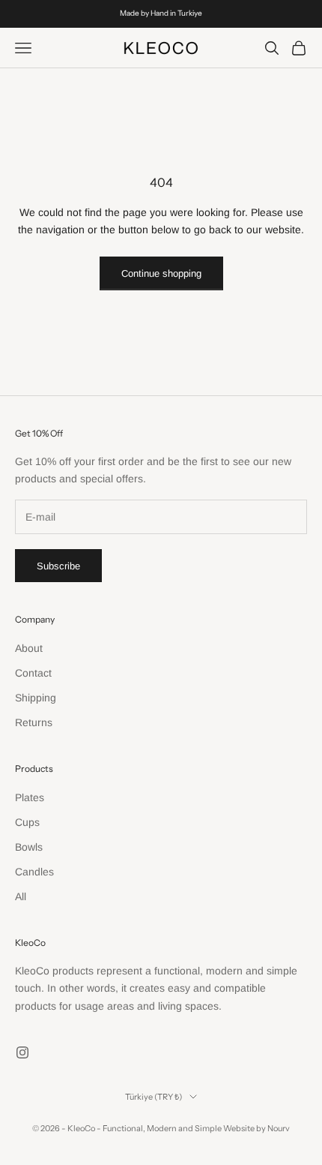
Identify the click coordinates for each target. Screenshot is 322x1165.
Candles (34, 872)
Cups (27, 822)
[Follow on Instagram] (22, 1052)
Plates (29, 797)
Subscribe (58, 566)
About (29, 648)
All (20, 896)
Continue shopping (161, 273)
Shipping (35, 698)
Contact (33, 673)
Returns (33, 722)
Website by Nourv (256, 1128)
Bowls (29, 847)
